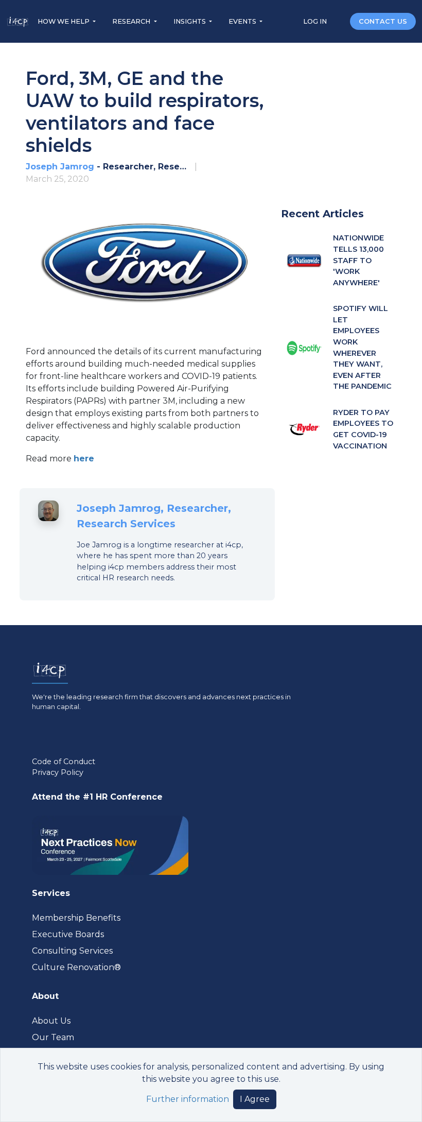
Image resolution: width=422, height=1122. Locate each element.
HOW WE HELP (64, 21)
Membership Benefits (76, 918)
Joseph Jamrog (60, 166)
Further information (187, 1099)
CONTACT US (383, 21)
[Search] (339, 21)
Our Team (53, 1037)
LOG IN (315, 21)
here (84, 458)
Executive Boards (68, 934)
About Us (51, 1021)
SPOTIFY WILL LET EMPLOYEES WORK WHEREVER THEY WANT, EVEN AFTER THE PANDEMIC (362, 347)
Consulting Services (72, 951)
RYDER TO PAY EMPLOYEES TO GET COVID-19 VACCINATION (363, 429)
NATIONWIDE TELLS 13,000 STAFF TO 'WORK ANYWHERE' (358, 260)
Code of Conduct (63, 761)
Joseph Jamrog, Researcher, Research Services (154, 516)
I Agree (255, 1099)
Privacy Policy (57, 772)
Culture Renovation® (76, 967)
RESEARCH (132, 21)
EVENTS (243, 21)
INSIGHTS (190, 21)
